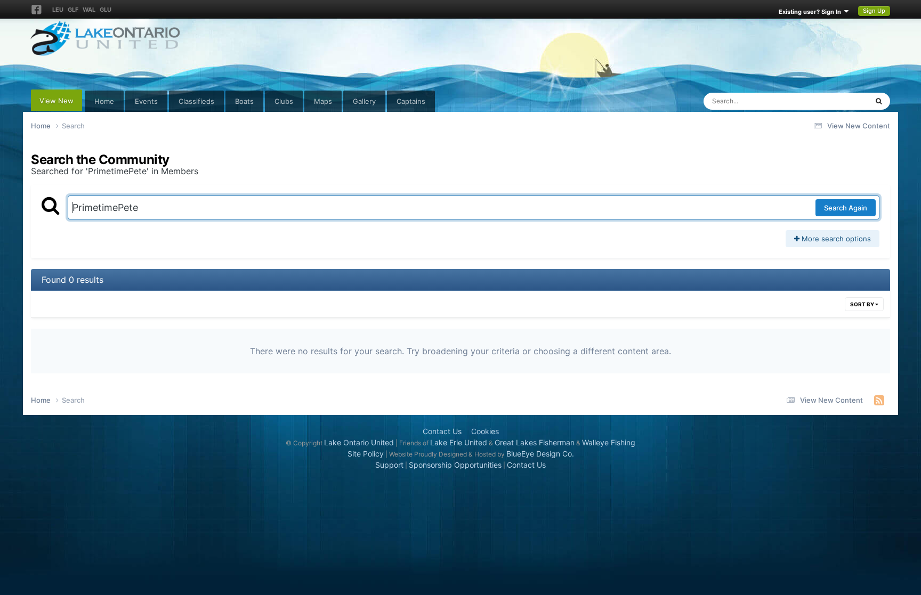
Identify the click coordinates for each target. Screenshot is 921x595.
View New (56, 100)
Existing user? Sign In (811, 11)
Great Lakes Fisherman (535, 442)
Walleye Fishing (608, 442)
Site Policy (366, 453)
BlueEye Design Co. (540, 453)
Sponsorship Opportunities (455, 464)
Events (146, 101)
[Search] (878, 101)
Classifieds (196, 101)
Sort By (862, 304)
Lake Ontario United (359, 442)
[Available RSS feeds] (879, 400)
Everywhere (835, 101)
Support (389, 464)
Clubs (283, 101)
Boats (244, 101)
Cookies (485, 431)
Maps (323, 101)
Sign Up (874, 10)
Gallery (364, 101)
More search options (835, 238)
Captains (411, 101)
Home (104, 101)
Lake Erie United (458, 442)
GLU (105, 9)
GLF (73, 9)
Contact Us (442, 431)
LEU (57, 9)
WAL (89, 9)
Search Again (845, 207)
